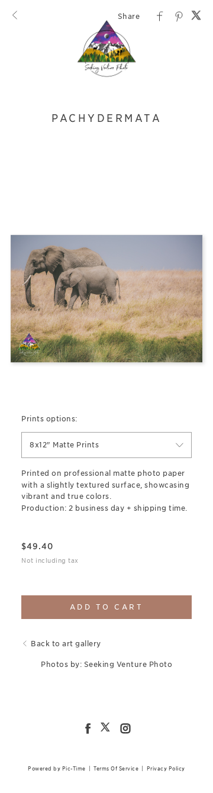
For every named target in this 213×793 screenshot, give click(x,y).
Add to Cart (107, 606)
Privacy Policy (166, 768)
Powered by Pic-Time (57, 768)
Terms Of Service (115, 768)
